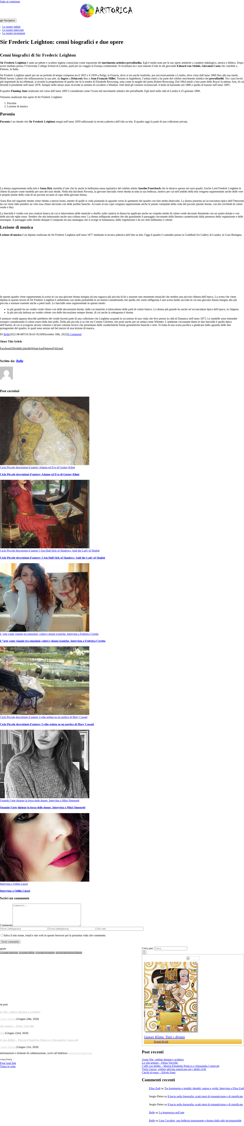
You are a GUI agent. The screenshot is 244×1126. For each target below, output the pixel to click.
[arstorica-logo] (106, 16)
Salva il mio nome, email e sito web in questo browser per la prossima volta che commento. (55, 935)
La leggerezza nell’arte (171, 1112)
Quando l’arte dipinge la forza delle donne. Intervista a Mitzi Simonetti (39, 800)
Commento (6, 925)
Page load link (8, 1063)
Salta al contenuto (10, 1)
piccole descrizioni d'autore (69, 952)
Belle (6, 334)
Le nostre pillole (27, 952)
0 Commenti (74, 334)
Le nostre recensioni (45, 952)
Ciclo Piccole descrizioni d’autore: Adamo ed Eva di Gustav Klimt (37, 467)
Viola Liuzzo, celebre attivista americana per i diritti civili (174, 1069)
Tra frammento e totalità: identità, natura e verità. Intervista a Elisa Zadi (204, 1088)
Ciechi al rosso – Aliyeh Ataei (158, 1072)
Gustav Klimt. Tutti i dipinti (164, 1037)
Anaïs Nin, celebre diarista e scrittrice (163, 1059)
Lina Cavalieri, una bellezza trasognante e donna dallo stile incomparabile (200, 1120)
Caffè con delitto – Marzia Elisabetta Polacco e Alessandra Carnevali (180, 1065)
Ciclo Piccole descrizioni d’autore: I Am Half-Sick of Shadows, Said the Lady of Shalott (49, 550)
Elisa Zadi (154, 1088)
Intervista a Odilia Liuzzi (14, 883)
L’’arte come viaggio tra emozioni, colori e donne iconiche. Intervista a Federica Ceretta (49, 633)
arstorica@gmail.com (80, 1053)
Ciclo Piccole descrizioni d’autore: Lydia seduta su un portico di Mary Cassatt (43, 717)
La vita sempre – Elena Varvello (160, 1062)
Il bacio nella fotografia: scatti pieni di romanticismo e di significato (205, 1096)
